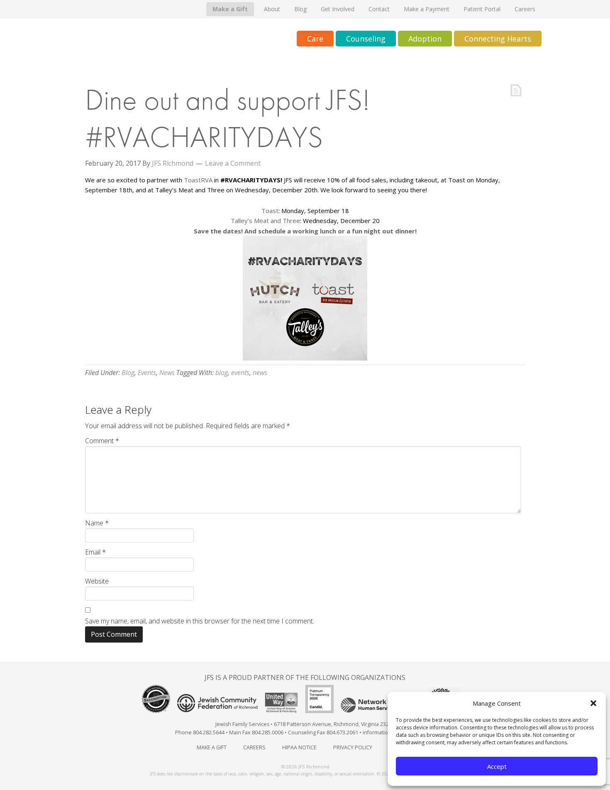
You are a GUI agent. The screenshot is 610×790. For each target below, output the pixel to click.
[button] (593, 703)
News (167, 372)
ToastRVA (198, 180)
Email (95, 552)
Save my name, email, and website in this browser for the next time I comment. (199, 621)
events (240, 372)
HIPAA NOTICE (299, 747)
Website (97, 581)
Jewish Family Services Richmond (161, 39)
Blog (128, 372)
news (260, 372)
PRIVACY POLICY (352, 747)
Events (147, 372)
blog (221, 372)
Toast (269, 210)
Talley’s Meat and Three (265, 220)
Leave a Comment (233, 163)
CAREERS (254, 747)
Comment (102, 440)
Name (97, 522)
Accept (497, 766)
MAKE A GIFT (212, 747)
